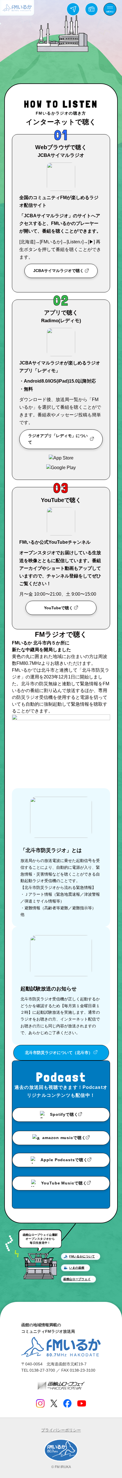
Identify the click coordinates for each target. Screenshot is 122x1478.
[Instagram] (40, 1403)
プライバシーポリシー (61, 1430)
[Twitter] (53, 1403)
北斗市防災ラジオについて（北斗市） (58, 1052)
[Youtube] (81, 1403)
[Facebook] (67, 1403)
